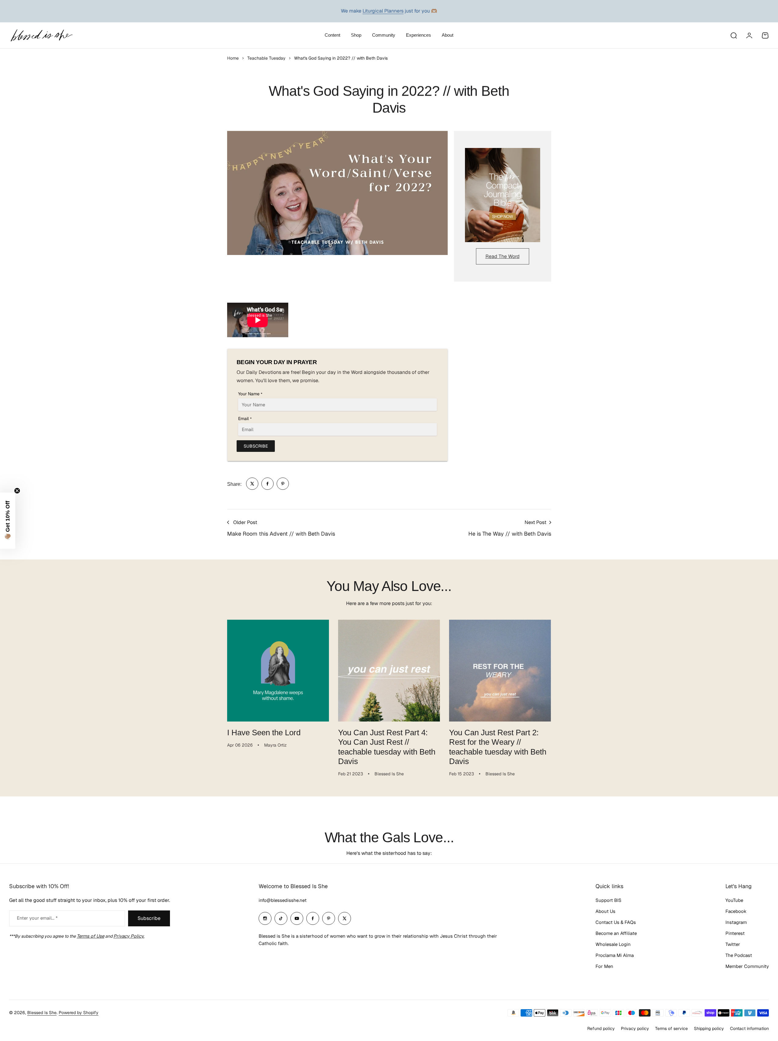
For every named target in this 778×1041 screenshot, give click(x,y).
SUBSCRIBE (256, 446)
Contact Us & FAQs (615, 922)
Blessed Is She (42, 1012)
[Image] (502, 195)
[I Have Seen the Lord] (278, 671)
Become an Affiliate (616, 933)
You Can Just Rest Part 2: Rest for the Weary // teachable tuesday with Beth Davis (497, 747)
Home (233, 58)
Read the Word (502, 256)
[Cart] (765, 35)
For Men (604, 966)
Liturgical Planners (383, 11)
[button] (7, 521)
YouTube (734, 900)
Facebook (736, 911)
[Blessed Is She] (41, 35)
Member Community (747, 966)
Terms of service (671, 1028)
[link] (252, 484)
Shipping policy (709, 1028)
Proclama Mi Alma (614, 955)
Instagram (736, 922)
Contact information (749, 1028)
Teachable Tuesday (266, 58)
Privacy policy (635, 1028)
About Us (605, 911)
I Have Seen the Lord (264, 732)
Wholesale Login (613, 944)
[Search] (733, 35)
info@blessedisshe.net (283, 900)
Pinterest (735, 933)
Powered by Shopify (78, 1012)
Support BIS (608, 900)
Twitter (732, 944)
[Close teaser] (17, 491)
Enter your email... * (37, 918)
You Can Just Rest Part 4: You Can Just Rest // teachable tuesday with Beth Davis (386, 747)
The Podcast (738, 955)
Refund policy (601, 1028)
